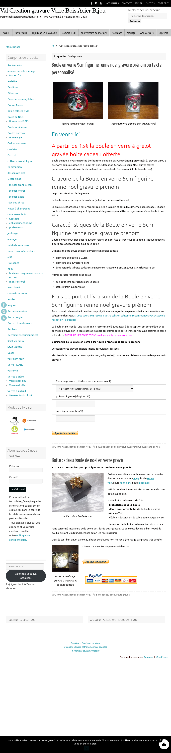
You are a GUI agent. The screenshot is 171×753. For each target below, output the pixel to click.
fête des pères (16, 202)
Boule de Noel (16, 117)
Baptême (13, 87)
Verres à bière (16, 376)
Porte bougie (15, 317)
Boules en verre (17, 133)
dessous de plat (16, 173)
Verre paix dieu (17, 380)
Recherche (135, 21)
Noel (88, 446)
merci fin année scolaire (21, 251)
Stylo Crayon (15, 346)
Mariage (12, 239)
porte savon (16, 227)
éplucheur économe (20, 223)
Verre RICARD (16, 364)
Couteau (14, 218)
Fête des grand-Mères (20, 184)
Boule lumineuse (17, 127)
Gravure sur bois (17, 214)
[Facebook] (91, 3)
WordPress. (162, 657)
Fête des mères (16, 190)
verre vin (13, 370)
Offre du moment (18, 293)
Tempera (148, 657)
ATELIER (139, 3)
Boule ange (15, 137)
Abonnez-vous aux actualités (26, 575)
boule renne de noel (150, 446)
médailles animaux (18, 245)
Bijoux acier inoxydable (21, 99)
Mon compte (13, 46)
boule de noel (103, 446)
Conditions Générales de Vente (85, 643)
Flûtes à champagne (19, 208)
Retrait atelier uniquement (23, 335)
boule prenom (132, 446)
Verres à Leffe (17, 385)
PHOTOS (150, 3)
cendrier (12, 149)
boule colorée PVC (18, 111)
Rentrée (12, 329)
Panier (11, 299)
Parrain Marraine (17, 311)
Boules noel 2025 (19, 121)
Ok (86, 748)
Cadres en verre (17, 143)
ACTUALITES (112, 3)
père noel (145, 482)
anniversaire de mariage (21, 71)
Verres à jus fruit (17, 391)
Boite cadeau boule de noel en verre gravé (87, 460)
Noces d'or (15, 75)
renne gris (125, 482)
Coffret (12, 155)
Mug (10, 256)
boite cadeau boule (105, 594)
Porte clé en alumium (20, 323)
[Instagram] (96, 3)
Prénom (14, 466)
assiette (12, 81)
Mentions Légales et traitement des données (85, 647)
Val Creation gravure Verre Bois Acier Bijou (52, 10)
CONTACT (127, 3)
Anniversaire (15, 65)
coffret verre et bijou (20, 161)
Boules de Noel (77, 446)
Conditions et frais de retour (85, 650)
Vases (11, 352)
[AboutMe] (101, 3)
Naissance (13, 262)
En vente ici (66, 134)
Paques (12, 305)
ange (136, 478)
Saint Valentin (16, 341)
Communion (15, 167)
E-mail (13, 477)
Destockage (14, 178)
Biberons (13, 93)
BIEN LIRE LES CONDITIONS (81, 335)
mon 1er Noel (17, 281)
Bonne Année (61, 446)
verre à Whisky (16, 358)
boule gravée (117, 446)
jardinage (13, 233)
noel (10, 268)
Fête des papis (16, 196)
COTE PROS (163, 3)
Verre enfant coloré (20, 395)
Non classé (14, 287)
